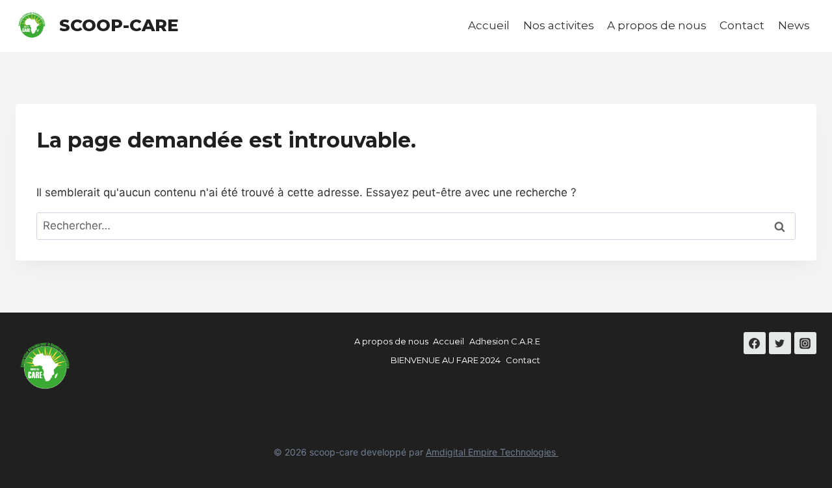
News (794, 25)
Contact (742, 25)
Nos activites (558, 25)
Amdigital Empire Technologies (492, 451)
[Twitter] (780, 343)
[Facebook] (755, 343)
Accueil (489, 25)
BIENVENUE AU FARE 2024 (445, 360)
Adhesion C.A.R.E (504, 341)
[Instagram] (805, 343)
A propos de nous (657, 25)
